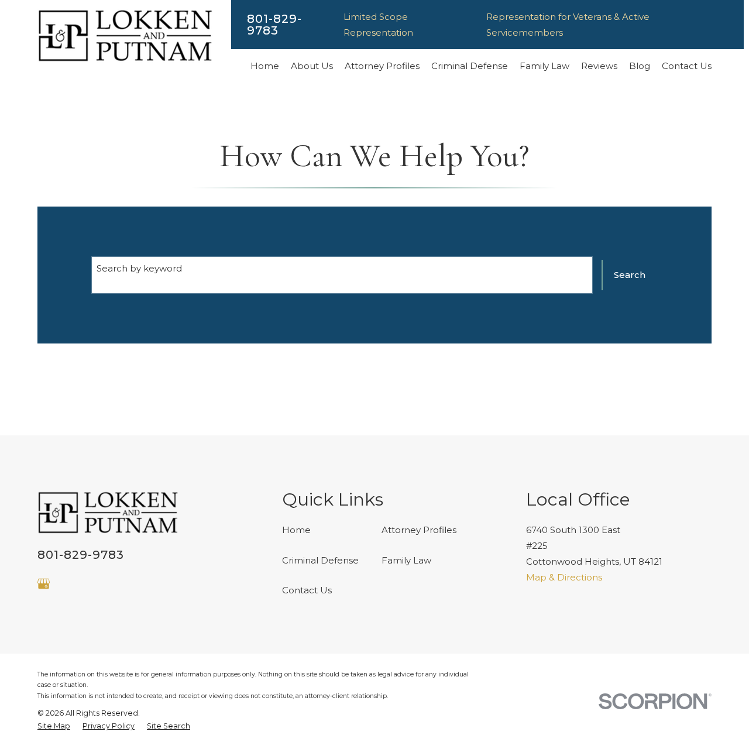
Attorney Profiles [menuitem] (382, 65)
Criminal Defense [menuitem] (469, 65)
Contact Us (307, 590)
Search (629, 274)
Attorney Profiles (419, 529)
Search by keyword (139, 268)
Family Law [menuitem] (544, 65)
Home (296, 529)
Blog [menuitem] (639, 65)
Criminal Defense (320, 560)
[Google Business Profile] (43, 584)
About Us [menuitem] (312, 65)
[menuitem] (53, 726)
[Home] (125, 36)
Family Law (406, 560)
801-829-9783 (274, 24)
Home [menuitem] (264, 65)
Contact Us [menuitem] (687, 65)
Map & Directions (564, 577)
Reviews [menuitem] (599, 65)
